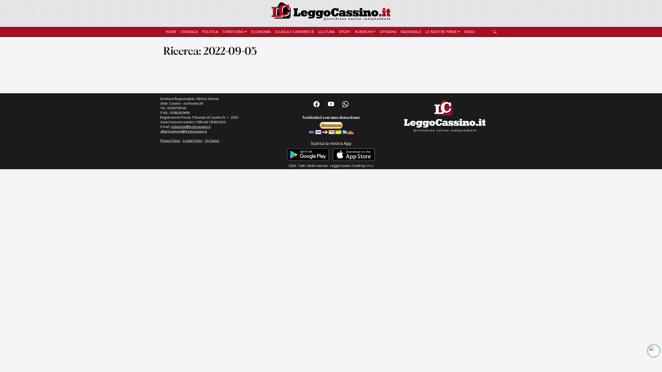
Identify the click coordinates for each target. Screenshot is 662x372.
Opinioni (388, 31)
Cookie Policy (192, 140)
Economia (261, 31)
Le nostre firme (441, 31)
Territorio (233, 31)
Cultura (326, 31)
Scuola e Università (294, 31)
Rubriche (364, 31)
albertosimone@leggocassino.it (183, 131)
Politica (210, 31)
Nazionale (411, 31)
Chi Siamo (212, 140)
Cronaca (189, 31)
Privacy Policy (170, 140)
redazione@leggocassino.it (190, 127)
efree (370, 166)
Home (171, 31)
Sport (345, 31)
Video (469, 31)
